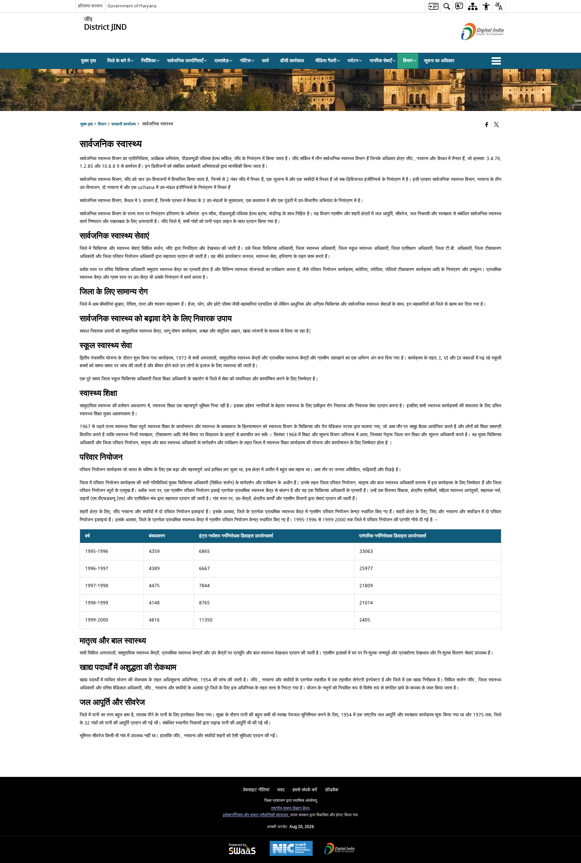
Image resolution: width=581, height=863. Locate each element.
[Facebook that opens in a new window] (486, 125)
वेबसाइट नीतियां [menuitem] (256, 789)
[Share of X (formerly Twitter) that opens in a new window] (496, 125)
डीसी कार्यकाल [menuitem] (292, 60)
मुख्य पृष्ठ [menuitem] (88, 60)
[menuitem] (433, 6)
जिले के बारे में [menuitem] (118, 60)
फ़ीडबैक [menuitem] (331, 789)
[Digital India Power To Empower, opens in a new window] (339, 849)
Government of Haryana (132, 6)
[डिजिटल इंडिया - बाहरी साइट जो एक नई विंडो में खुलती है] (474, 45)
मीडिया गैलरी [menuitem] (325, 60)
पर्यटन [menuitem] (353, 60)
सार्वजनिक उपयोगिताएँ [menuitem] (185, 60)
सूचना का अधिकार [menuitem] (439, 60)
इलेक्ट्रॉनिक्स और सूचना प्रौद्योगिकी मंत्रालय (256, 815)
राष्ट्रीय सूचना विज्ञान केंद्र (290, 808)
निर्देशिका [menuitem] (148, 60)
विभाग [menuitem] (408, 60)
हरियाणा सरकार (90, 6)
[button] (498, 61)
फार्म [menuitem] (265, 60)
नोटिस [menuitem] (245, 60)
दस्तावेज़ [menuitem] (222, 60)
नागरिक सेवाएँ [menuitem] (381, 60)
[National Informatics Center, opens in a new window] (291, 849)
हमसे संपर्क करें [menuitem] (305, 789)
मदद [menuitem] (280, 789)
